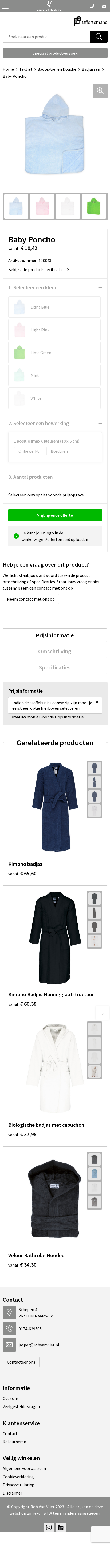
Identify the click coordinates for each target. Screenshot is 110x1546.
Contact (10, 1433)
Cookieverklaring (18, 1476)
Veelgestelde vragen (21, 1406)
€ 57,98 (22, 1134)
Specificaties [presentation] (54, 667)
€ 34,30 (22, 1264)
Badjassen (91, 69)
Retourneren (14, 1441)
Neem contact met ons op (31, 599)
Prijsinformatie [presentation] (55, 635)
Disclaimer (12, 1493)
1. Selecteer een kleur (32, 287)
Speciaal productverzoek (55, 53)
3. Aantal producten (30, 476)
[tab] (55, 635)
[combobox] (47, 37)
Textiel (25, 69)
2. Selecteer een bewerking (38, 423)
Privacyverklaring (18, 1484)
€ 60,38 (22, 1003)
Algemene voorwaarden (24, 1468)
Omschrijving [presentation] (54, 651)
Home (8, 69)
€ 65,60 (22, 873)
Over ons (11, 1398)
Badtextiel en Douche (56, 69)
